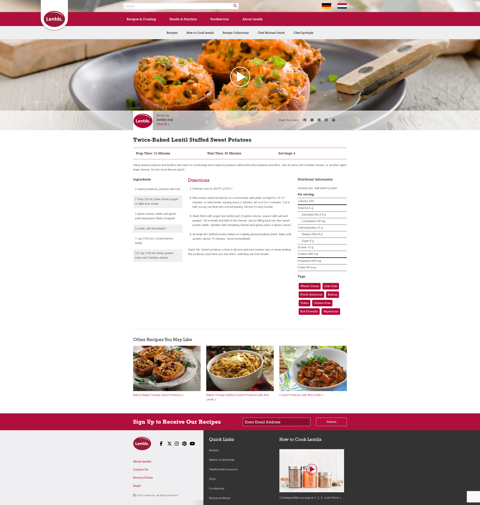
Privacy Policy (143, 477)
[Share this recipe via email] (326, 120)
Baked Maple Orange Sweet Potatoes (157, 395)
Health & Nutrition (183, 19)
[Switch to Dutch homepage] (339, 6)
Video (304, 303)
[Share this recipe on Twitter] (312, 120)
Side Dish (330, 286)
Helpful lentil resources (223, 469)
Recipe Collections (236, 32)
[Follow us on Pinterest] (182, 444)
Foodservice (219, 19)
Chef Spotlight (304, 32)
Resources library (219, 498)
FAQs (212, 479)
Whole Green (309, 286)
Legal (137, 485)
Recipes (172, 32)
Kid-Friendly (309, 311)
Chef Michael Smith (271, 32)
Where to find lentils (221, 460)
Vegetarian (330, 311)
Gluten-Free (322, 303)
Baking (332, 294)
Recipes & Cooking (141, 19)
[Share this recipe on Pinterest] (319, 120)
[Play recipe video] (240, 77)
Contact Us (140, 469)
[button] (333, 120)
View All (162, 123)
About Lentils (252, 19)
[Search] (235, 6)
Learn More (331, 497)
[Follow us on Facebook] (159, 444)
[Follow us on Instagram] (174, 444)
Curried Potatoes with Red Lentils (300, 395)
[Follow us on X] (167, 444)
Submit (331, 421)
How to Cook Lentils (200, 32)
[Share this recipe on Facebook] (305, 120)
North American (311, 294)
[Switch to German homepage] (323, 6)
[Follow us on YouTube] (189, 444)
